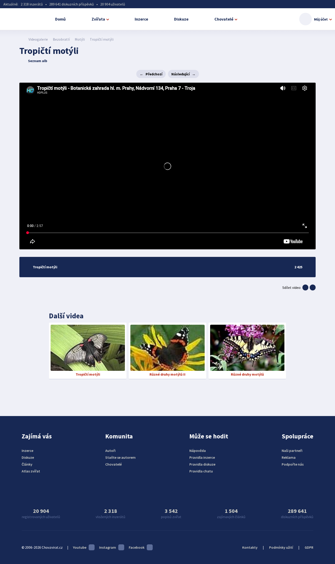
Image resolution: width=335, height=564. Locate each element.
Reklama (289, 457)
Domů (60, 19)
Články (27, 464)
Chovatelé (223, 19)
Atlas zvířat (31, 471)
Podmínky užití (281, 547)
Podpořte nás (293, 464)
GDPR (309, 547)
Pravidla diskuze (202, 464)
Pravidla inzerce (202, 457)
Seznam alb (37, 60)
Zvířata (98, 19)
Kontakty (250, 547)
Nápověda (197, 450)
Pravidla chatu (201, 471)
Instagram (107, 547)
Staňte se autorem (120, 457)
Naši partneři (292, 450)
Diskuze (181, 19)
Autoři (110, 450)
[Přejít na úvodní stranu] (21, 39)
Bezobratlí (61, 39)
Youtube (79, 547)
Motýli (80, 39)
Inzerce (141, 19)
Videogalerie (38, 39)
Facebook (136, 547)
